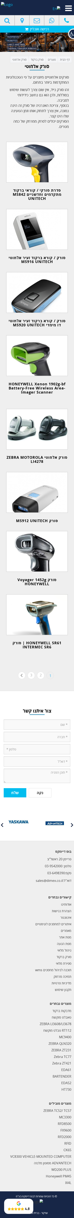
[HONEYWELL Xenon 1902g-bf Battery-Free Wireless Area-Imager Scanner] (37, 355)
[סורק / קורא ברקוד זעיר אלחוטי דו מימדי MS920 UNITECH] (37, 292)
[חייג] (66, 20)
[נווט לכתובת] (22, 20)
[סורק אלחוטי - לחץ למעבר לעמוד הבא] (21, 675)
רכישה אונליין (39, 28)
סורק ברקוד (37, 59)
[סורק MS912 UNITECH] (37, 492)
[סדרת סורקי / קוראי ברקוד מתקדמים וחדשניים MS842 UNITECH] (37, 162)
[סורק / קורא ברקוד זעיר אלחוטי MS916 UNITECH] (37, 229)
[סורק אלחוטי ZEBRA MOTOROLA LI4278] (37, 429)
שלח (15, 792)
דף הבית (65, 59)
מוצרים (52, 59)
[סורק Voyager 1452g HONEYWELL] (37, 551)
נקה (40, 792)
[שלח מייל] (37, 20)
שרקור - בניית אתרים (37, 1213)
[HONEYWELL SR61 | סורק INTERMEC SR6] (37, 614)
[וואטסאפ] (51, 20)
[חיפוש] (7, 20)
